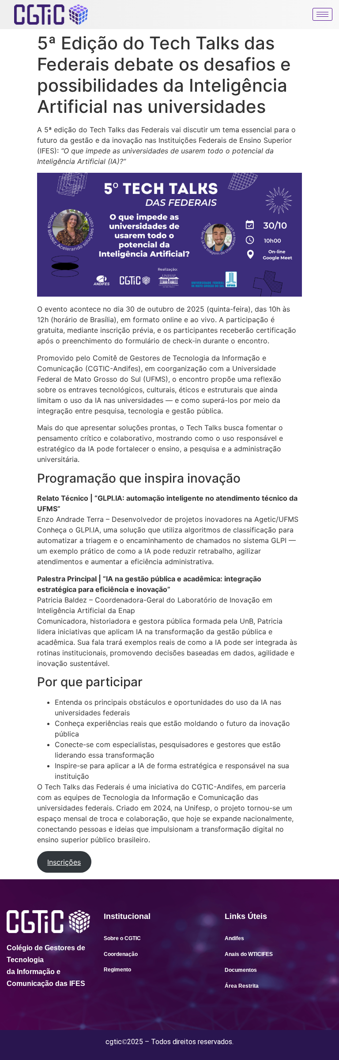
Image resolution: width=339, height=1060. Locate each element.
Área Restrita (242, 986)
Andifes (234, 938)
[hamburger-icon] (322, 14)
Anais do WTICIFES (249, 954)
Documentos (241, 970)
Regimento (117, 970)
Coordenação (121, 954)
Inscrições (64, 862)
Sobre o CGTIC (122, 938)
